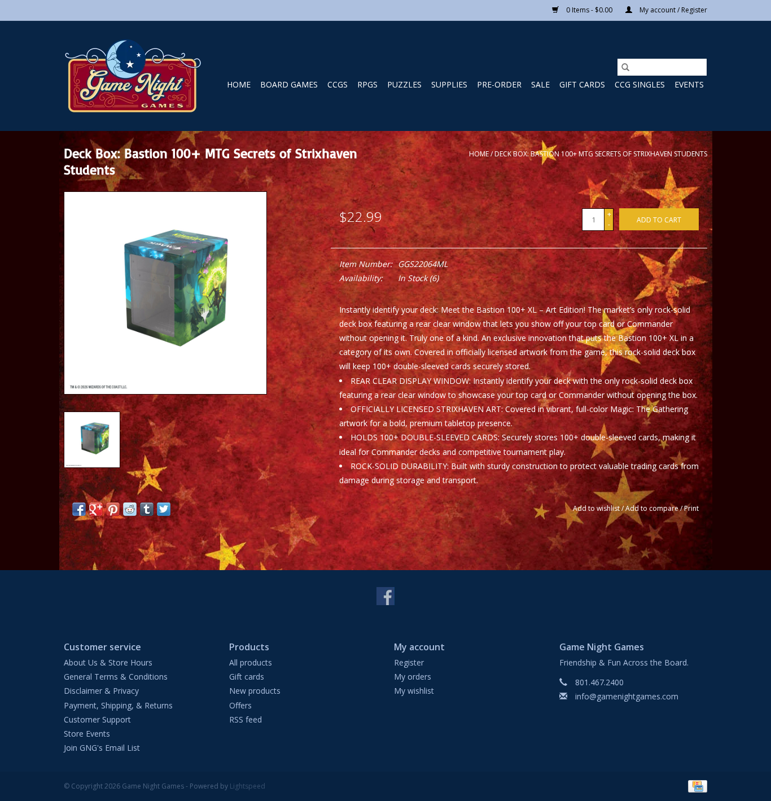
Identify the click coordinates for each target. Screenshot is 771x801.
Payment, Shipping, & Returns (118, 705)
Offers (240, 705)
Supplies (449, 84)
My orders (412, 676)
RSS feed (245, 719)
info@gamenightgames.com (626, 696)
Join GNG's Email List (102, 747)
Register (409, 662)
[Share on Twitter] (163, 509)
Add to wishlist (597, 508)
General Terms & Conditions (116, 676)
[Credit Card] (695, 786)
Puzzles (404, 84)
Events (689, 84)
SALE (540, 84)
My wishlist (414, 690)
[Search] (625, 67)
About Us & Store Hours (108, 662)
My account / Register (672, 10)
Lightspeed (247, 786)
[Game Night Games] (133, 76)
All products (250, 662)
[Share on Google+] (96, 509)
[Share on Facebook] (79, 509)
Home (239, 84)
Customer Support (97, 719)
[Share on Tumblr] (147, 509)
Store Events (87, 733)
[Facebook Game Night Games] (385, 596)
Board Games (289, 84)
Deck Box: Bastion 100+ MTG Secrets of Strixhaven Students (600, 154)
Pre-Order (499, 84)
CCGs (337, 84)
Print (691, 508)
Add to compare (652, 508)
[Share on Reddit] (130, 509)
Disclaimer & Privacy (101, 690)
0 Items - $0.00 (589, 10)
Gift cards (582, 84)
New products (255, 690)
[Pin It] (113, 509)
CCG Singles (640, 84)
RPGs (367, 84)
